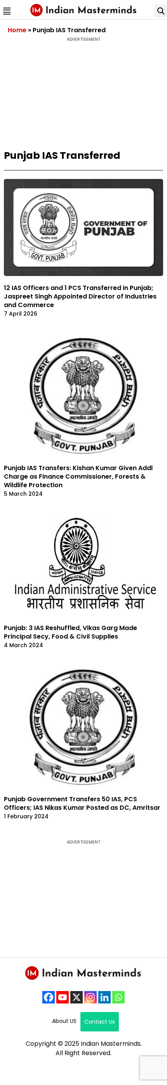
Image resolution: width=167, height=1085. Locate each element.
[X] (76, 997)
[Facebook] (48, 997)
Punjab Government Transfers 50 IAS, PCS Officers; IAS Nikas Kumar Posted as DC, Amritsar (82, 803)
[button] (6, 11)
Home (17, 30)
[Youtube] (62, 997)
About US (64, 1021)
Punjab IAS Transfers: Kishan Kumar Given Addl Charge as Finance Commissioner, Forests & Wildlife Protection (78, 477)
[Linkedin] (104, 997)
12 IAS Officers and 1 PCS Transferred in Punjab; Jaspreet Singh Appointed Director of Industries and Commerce (80, 296)
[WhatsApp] (118, 997)
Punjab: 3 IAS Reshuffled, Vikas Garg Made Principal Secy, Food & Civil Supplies (70, 632)
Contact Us (99, 1022)
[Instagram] (90, 997)
